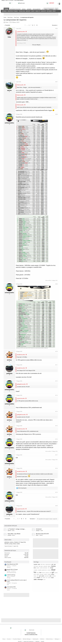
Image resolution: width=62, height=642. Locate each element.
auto (55, 564)
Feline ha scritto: (20, 85)
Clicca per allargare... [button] (36, 44)
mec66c (18, 543)
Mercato (28, 11)
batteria (49, 566)
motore (52, 574)
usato (35, 579)
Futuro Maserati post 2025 (12, 564)
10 (36, 25)
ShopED (42, 641)
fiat (35, 572)
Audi (8, 584)
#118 (56, 468)
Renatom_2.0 (17, 542)
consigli (51, 567)
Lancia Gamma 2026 (11, 586)
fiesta (38, 572)
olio (37, 576)
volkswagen (40, 579)
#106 (56, 28)
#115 (56, 425)
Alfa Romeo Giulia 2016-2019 (42, 533)
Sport (54, 11)
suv (46, 577)
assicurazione (48, 564)
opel (40, 576)
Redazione (33, 632)
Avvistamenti (38, 529)
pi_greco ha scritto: (21, 398)
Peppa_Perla (23, 542)
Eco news (49, 11)
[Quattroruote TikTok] (50, 628)
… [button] (27, 25)
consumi (38, 73)
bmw (35, 567)
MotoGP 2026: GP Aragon (12, 569)
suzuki (49, 577)
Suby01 (37, 535)
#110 (56, 351)
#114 (56, 411)
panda (42, 576)
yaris (44, 579)
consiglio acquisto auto (42, 570)
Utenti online (8, 540)
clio (48, 567)
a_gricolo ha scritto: (21, 31)
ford (40, 572)
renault (38, 577)
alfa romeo (43, 564)
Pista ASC (20, 641)
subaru (44, 577)
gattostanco (7, 542)
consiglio (35, 570)
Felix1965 (7, 543)
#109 (56, 284)
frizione (43, 572)
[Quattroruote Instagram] (48, 628)
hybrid (38, 574)
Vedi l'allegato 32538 (30, 370)
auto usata (41, 566)
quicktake (9, 535)
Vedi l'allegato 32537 (21, 370)
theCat (14, 543)
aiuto (39, 564)
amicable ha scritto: (21, 354)
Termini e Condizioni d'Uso (31, 634)
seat (41, 577)
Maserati (9, 567)
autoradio (45, 566)
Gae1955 (9, 530)
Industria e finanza (13, 11)
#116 (56, 439)
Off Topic (9, 577)
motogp (49, 574)
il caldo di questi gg (11, 574)
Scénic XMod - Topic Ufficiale (14, 533)
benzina (53, 566)
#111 (56, 364)
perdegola (37, 530)
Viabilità (37, 11)
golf (50, 572)
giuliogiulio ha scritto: (21, 384)
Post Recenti (8, 562)
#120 (56, 505)
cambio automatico (43, 567)
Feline (6, 22)
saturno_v (12, 542)
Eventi (33, 11)
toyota (52, 577)
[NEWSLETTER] (10, 3)
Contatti (28, 632)
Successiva (54, 25)
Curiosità (43, 11)
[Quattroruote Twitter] (53, 628)
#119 (56, 492)
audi (52, 564)
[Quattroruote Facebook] (46, 628)
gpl (53, 572)
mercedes (41, 574)
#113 (56, 395)
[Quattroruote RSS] (55, 628)
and (22, 488)
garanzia (47, 572)
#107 (56, 81)
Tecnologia (22, 11)
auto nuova (36, 566)
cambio (37, 567)
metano (45, 574)
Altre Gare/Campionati (11, 572)
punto (35, 577)
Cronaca (4, 11)
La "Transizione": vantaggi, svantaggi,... (17, 529)
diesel (53, 570)
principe (11, 543)
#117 (56, 455)
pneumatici (47, 576)
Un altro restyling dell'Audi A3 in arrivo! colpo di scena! (16, 580)
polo (50, 576)
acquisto (35, 564)
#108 (56, 114)
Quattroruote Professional (28, 641)
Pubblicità (37, 641)
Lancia (8, 589)
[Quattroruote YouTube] (52, 628)
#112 (56, 381)
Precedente (7, 25)
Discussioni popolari (10, 525)
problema (54, 576)
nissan (35, 576)
